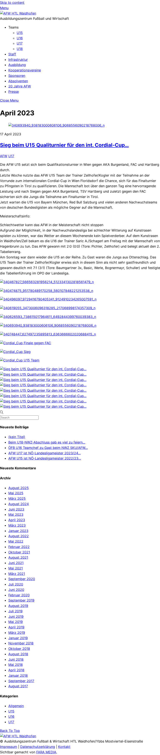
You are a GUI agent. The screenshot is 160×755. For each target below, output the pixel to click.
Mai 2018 (15, 665)
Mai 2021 (15, 568)
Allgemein (16, 706)
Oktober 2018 (19, 649)
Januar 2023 (18, 531)
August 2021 (18, 557)
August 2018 (18, 654)
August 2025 (18, 488)
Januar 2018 (18, 675)
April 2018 (16, 670)
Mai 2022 (15, 541)
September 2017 (21, 681)
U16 (20, 38)
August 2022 (18, 536)
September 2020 (21, 579)
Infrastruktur (18, 59)
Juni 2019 (16, 616)
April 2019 (16, 627)
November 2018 (21, 643)
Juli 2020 (15, 584)
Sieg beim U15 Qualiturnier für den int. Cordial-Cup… (64, 145)
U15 (20, 33)
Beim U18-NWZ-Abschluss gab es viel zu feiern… (46, 442)
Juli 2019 (15, 611)
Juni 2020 (16, 590)
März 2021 (16, 574)
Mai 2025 (15, 493)
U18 (20, 49)
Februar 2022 (19, 547)
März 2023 (17, 525)
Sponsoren (16, 76)
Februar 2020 (19, 595)
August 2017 (18, 686)
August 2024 (18, 504)
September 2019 (21, 600)
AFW (3, 156)
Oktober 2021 (19, 552)
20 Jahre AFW (19, 86)
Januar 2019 (18, 638)
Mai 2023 (15, 514)
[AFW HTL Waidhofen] (18, 13)
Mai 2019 (15, 622)
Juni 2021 (16, 563)
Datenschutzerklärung (37, 747)
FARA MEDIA (46, 752)
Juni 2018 (16, 659)
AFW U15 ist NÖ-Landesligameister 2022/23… (44, 458)
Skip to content (12, 2)
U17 (19, 43)
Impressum (8, 747)
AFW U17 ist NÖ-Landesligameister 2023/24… (44, 453)
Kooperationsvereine (24, 70)
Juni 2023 (16, 509)
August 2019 (18, 606)
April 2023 (16, 520)
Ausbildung (17, 65)
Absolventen (18, 81)
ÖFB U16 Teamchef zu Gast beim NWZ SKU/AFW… (48, 448)
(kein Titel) (16, 437)
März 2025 (17, 498)
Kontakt (64, 747)
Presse (13, 92)
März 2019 (16, 632)
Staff (12, 54)
